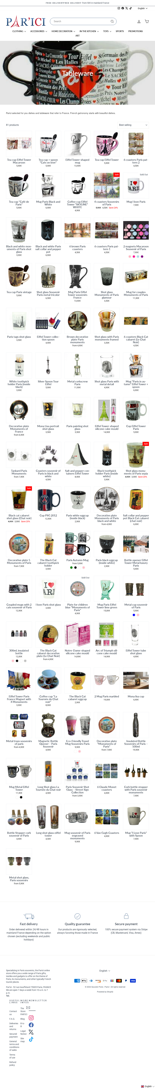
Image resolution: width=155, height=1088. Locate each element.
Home (71, 66)
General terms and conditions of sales (14, 1045)
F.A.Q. (12, 1019)
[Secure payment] (126, 916)
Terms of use (12, 1056)
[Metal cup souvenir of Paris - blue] (133, 615)
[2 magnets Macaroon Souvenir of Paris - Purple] (142, 256)
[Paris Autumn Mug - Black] (75, 567)
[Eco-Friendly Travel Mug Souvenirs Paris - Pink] (79, 751)
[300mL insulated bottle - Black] (17, 660)
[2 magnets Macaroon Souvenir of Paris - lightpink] (129, 256)
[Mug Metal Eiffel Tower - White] (17, 797)
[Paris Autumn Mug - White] (79, 567)
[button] (148, 1086)
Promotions (135, 31)
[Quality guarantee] (77, 916)
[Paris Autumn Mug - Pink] (83, 567)
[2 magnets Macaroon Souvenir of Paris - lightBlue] (138, 256)
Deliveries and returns (13, 1026)
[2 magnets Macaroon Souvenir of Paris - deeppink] (133, 256)
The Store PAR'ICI (23, 1011)
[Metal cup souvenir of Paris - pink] (138, 615)
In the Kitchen (88, 31)
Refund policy (12, 1063)
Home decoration (62, 31)
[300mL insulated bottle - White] (21, 660)
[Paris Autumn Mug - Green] (71, 567)
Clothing (18, 31)
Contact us (13, 1012)
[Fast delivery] (28, 916)
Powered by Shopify (105, 992)
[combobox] (83, 21)
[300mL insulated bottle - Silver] (25, 660)
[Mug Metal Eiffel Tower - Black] (21, 797)
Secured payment (13, 1035)
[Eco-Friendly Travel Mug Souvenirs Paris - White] (75, 751)
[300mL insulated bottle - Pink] (13, 660)
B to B (22, 1025)
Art (78, 35)
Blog (22, 1019)
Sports (120, 31)
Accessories (37, 31)
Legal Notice (23, 1032)
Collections (80, 66)
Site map (22, 1040)
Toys (106, 31)
